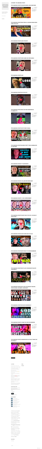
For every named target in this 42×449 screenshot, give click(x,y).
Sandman (13, 429)
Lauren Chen (18, 418)
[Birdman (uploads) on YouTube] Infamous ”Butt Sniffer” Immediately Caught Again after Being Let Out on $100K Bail (15, 384)
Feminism (34, 9)
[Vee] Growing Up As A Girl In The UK (15, 365)
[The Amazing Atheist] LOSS (17, 75)
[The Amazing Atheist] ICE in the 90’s (19, 92)
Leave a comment (33, 29)
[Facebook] (3, 18)
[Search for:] (15, 445)
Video (35, 28)
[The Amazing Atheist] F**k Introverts (19, 163)
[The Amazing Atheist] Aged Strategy (19, 41)
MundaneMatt (17, 420)
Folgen (12, 393)
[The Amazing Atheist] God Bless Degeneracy (21, 305)
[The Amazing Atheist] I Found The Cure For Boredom (23, 322)
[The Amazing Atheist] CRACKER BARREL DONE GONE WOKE (23, 5)
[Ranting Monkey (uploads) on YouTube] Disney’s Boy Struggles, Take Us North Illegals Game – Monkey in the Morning (15, 379)
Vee (15, 436)
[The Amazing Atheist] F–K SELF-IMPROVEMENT (21, 198)
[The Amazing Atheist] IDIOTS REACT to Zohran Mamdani (23, 251)
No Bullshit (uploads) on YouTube (15, 422)
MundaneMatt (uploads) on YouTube (15, 421)
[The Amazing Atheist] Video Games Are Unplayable (22, 58)
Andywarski (12, 410)
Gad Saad (18, 415)
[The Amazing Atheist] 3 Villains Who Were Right (22, 181)
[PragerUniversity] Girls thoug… (16, 399)
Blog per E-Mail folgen (14, 386)
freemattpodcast (15, 398)
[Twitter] (2, 18)
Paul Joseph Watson (13, 423)
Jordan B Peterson (13, 418)
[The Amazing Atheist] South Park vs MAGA (20, 128)
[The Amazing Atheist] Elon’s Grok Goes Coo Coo (22, 233)
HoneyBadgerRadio (13, 416)
